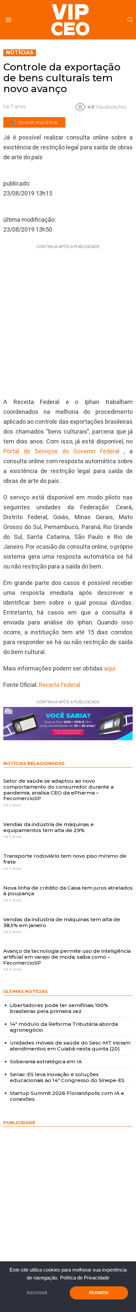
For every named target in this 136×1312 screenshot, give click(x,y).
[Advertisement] (68, 319)
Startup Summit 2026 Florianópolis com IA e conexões (67, 1096)
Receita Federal (59, 684)
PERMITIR (98, 1293)
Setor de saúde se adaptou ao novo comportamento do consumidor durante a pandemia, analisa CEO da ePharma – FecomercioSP (58, 789)
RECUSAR (37, 1293)
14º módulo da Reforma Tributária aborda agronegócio (64, 1027)
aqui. (110, 668)
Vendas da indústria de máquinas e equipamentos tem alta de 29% (48, 827)
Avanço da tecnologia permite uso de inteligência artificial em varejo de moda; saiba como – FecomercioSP (67, 957)
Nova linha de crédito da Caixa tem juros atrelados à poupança (68, 891)
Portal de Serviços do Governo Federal (61, 451)
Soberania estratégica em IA (46, 1061)
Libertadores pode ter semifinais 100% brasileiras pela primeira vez (59, 1008)
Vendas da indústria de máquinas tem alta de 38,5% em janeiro (61, 922)
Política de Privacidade (84, 1277)
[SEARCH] (130, 19)
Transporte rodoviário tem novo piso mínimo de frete (64, 859)
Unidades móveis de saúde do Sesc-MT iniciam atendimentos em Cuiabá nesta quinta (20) (70, 1046)
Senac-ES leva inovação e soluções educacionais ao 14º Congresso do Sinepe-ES (67, 1077)
